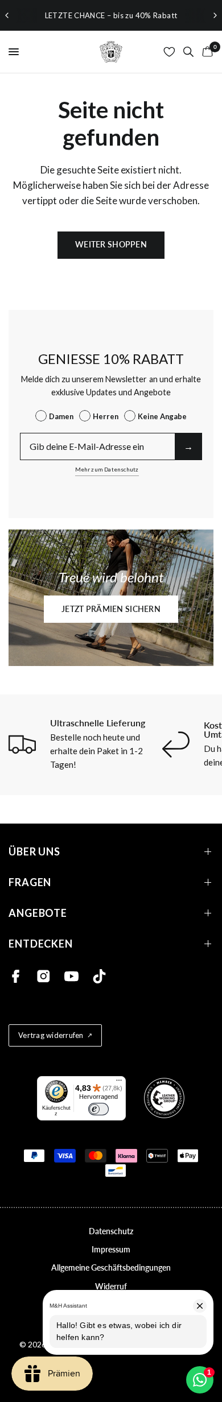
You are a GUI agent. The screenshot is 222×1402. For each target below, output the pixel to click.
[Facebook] (16, 976)
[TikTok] (99, 976)
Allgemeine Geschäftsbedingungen (111, 1267)
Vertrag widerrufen (51, 1035)
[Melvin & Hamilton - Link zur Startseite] (111, 52)
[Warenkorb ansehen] (205, 52)
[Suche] (188, 52)
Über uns (34, 851)
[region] (111, 15)
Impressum (111, 1249)
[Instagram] (43, 976)
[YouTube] (71, 976)
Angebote (38, 913)
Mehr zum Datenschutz (107, 469)
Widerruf (111, 1286)
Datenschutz (111, 1231)
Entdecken (41, 943)
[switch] (98, 1109)
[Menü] (119, 1083)
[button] (111, 609)
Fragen (30, 882)
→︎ (188, 446)
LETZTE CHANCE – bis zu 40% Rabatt (111, 15)
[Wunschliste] (169, 52)
